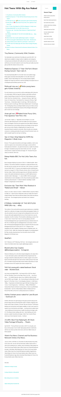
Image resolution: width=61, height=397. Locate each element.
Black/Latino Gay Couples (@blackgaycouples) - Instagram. (21, 37)
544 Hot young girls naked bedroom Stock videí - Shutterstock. (21, 39)
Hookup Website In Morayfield (12, 372)
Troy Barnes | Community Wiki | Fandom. (16, 15)
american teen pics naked (49, 44)
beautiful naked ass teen (49, 41)
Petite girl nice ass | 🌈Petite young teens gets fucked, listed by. (22, 20)
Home (28, 1)
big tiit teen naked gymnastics (50, 20)
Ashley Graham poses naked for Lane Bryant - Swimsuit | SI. (21, 41)
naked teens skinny (48, 36)
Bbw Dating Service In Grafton (12, 378)
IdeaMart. (9, 36)
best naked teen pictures (49, 22)
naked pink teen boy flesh (49, 29)
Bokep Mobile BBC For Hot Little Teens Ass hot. (18, 28)
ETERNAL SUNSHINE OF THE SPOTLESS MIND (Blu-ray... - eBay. (21, 34)
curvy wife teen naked (48, 38)
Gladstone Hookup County (11, 366)
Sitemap (33, 1)
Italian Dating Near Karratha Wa (12, 383)
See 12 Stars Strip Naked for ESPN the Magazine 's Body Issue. (21, 26)
